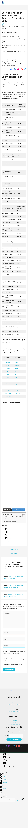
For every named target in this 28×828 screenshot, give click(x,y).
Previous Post (14, 549)
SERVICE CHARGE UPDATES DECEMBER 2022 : (13, 517)
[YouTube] (22, 69)
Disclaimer (14, 720)
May (8, 374)
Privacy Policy (14, 722)
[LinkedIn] (15, 69)
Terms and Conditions (14, 724)
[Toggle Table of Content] (23, 514)
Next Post (14, 553)
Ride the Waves (14, 739)
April (8, 371)
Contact (14, 703)
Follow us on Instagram (11, 521)
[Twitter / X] (11, 746)
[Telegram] (21, 746)
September (8, 387)
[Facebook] (11, 69)
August (8, 384)
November (8, 393)
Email (7, 735)
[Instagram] (18, 69)
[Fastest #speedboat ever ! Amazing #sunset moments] (14, 498)
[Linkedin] (14, 746)
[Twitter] (25, 69)
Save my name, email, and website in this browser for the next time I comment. (14, 653)
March (8, 368)
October (8, 390)
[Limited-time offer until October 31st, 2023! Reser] (14, 428)
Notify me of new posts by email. (13, 664)
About (14, 701)
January (8, 362)
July (8, 381)
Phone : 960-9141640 (14, 711)
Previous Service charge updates (11, 520)
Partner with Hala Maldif (14, 704)
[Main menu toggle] (25, 2)
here (14, 352)
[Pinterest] (19, 746)
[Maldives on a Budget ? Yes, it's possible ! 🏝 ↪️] (14, 504)
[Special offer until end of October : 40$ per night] (14, 473)
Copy (18, 800)
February (7, 365)
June (8, 377)
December (8, 396)
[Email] (4, 763)
